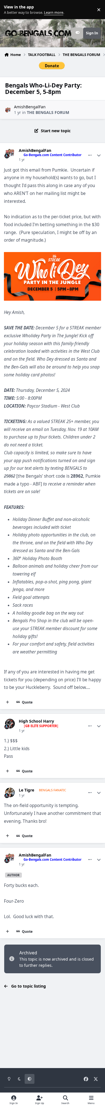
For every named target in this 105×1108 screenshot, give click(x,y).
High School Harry (36, 721)
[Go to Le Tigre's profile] (10, 792)
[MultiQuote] (7, 702)
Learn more (11, 9)
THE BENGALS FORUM (48, 112)
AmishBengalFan (30, 106)
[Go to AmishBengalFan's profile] (8, 110)
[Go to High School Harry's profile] (10, 724)
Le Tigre (26, 790)
